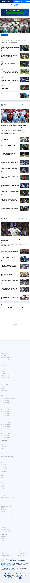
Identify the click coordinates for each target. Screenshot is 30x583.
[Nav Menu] (2, 5)
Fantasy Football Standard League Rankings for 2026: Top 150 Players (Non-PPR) (9, 208)
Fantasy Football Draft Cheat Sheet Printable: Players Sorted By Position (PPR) (9, 170)
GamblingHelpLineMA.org (6, 563)
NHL (15, 308)
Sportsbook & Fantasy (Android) (7, 497)
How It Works (3, 351)
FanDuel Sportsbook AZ (5, 402)
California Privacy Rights (23, 551)
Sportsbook (17, 1)
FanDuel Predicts (4, 468)
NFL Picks (3, 511)
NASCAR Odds (4, 390)
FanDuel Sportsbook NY (5, 426)
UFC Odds (3, 386)
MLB (19, 308)
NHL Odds (3, 381)
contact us (13, 569)
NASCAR (2, 486)
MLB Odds (3, 373)
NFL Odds (3, 368)
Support (2, 346)
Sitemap (2, 362)
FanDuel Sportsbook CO (5, 406)
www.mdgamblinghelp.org (8, 564)
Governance (22, 548)
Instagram (3, 540)
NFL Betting (3, 509)
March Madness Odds (5, 379)
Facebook (3, 536)
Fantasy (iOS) (3, 495)
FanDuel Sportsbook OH (5, 428)
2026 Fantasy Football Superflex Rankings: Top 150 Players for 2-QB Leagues (9, 200)
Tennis (2, 484)
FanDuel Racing (4, 464)
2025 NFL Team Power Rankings (7, 513)
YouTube (2, 542)
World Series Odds (4, 392)
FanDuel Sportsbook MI (5, 420)
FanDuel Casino (4, 462)
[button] (15, 13)
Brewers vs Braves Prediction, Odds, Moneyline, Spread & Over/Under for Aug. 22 (9, 297)
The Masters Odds (4, 384)
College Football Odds (5, 375)
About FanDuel (4, 348)
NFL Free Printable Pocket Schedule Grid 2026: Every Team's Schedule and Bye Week (9, 80)
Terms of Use (4, 553)
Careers (3, 548)
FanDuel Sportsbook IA (5, 411)
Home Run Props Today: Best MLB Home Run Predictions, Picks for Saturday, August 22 (8, 266)
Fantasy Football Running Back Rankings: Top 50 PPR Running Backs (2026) (9, 162)
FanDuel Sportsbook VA (5, 433)
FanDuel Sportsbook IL (5, 413)
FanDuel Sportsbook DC (5, 409)
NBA (11, 308)
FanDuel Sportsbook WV (5, 437)
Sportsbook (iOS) (4, 499)
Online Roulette (4, 527)
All (2, 308)
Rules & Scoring (4, 353)
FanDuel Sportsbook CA (5, 404)
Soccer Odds (3, 388)
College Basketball (4, 446)
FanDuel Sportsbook (5, 459)
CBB (2, 490)
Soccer (2, 479)
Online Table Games (5, 529)
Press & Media (22, 555)
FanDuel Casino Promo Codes (6, 531)
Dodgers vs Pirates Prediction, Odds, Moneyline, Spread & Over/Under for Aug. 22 (9, 289)
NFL (23, 308)
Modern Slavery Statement (6, 357)
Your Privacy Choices (23, 553)
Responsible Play (4, 355)
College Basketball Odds (5, 377)
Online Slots (3, 520)
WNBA (2, 488)
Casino (2, 453)
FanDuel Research (6, 1)
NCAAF (7, 308)
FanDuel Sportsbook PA (5, 430)
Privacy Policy (4, 551)
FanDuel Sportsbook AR (5, 400)
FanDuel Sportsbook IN (5, 415)
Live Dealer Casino (4, 525)
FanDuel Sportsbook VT (5, 435)
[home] (15, 5)
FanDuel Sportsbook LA (5, 417)
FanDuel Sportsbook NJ (5, 424)
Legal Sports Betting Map (6, 359)
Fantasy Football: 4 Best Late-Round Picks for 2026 (14, 37)
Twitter (2, 538)
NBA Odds (3, 371)
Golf (2, 482)
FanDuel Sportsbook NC (5, 422)
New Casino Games (5, 522)
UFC (2, 450)
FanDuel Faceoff (4, 466)
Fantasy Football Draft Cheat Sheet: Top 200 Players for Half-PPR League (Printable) (9, 72)
